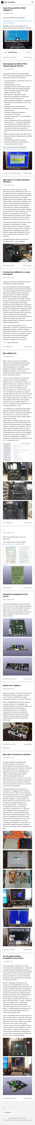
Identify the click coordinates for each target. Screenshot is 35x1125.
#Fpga (19, 173)
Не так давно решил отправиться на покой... (13, 957)
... (3, 529)
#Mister (14, 57)
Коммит (5, 342)
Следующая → (8, 1112)
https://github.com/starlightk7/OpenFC (14, 544)
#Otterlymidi (6, 748)
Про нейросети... (10, 353)
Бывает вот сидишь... (12, 685)
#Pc (13, 265)
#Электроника (7, 57)
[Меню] (32, 2)
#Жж (4, 522)
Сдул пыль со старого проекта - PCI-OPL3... (17, 181)
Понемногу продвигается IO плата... (15, 595)
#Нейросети (9, 346)
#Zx (4, 346)
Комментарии (27, 57)
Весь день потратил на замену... (17, 754)
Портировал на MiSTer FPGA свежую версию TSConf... (15, 65)
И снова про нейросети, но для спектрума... (16, 273)
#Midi (13, 744)
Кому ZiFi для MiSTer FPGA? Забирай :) (14, 9)
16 (21, 1108)
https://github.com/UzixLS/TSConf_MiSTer (14, 149)
